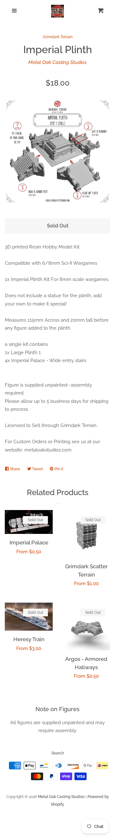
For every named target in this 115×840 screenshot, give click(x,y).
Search (57, 753)
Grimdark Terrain (58, 37)
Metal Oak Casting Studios (57, 62)
